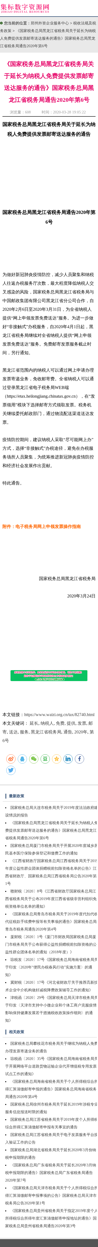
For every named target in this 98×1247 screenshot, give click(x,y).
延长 (34, 723)
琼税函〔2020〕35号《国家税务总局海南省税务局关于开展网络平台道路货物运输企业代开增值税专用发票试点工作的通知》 (51, 1066)
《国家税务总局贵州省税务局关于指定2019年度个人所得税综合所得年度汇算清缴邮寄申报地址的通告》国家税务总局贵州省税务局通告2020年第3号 (51, 1218)
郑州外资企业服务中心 (50, 23)
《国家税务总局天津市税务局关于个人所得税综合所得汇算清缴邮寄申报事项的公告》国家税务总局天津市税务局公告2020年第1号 (51, 1195)
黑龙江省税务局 (46, 732)
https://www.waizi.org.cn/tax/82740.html (59, 714)
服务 (24, 732)
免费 (60, 723)
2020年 (80, 732)
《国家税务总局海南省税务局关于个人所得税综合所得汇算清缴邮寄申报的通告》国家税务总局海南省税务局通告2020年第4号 (51, 1089)
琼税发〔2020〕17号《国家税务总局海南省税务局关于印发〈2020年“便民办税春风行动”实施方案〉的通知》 (51, 967)
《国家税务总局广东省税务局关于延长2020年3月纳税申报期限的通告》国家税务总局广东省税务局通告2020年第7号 (50, 1172)
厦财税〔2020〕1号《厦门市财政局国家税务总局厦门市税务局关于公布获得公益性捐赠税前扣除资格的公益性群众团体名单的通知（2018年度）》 (51, 944)
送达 (13, 732)
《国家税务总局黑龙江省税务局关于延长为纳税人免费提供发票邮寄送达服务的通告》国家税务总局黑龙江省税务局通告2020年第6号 (48, 38)
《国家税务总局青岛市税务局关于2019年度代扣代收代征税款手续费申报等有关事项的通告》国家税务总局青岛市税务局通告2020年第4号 (51, 921)
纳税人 (47, 723)
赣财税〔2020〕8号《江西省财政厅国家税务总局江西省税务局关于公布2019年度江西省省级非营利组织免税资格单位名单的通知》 (51, 899)
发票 (82, 723)
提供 (71, 723)
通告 (67, 732)
